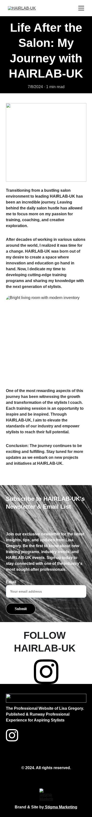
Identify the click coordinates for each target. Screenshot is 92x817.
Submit (21, 609)
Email (11, 582)
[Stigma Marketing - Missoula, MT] (46, 795)
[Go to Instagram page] (46, 671)
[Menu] (81, 8)
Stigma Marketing (60, 807)
